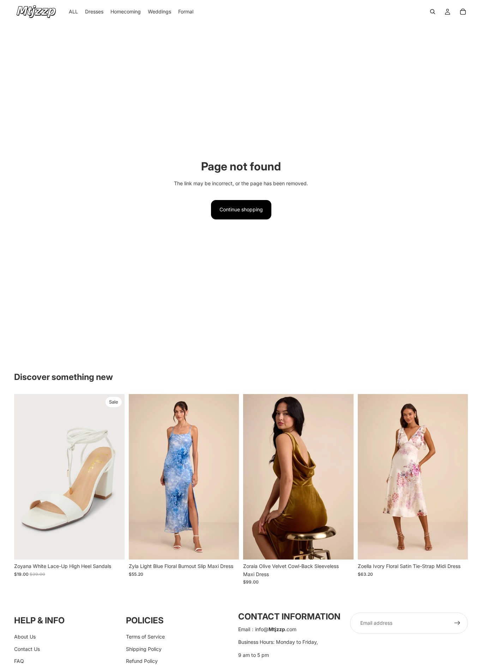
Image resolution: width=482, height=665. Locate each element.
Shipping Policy (144, 649)
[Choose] (113, 549)
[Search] (432, 11)
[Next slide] (114, 477)
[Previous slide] (24, 477)
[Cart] (463, 11)
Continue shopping (241, 209)
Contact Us (27, 649)
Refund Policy (142, 661)
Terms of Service (145, 637)
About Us (25, 637)
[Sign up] (457, 623)
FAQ (19, 661)
